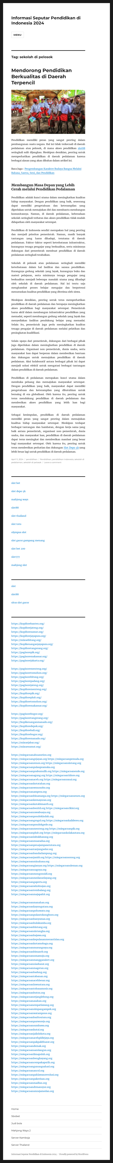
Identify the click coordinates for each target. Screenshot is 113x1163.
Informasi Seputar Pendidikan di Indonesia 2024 (34, 1154)
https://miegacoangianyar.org (29, 865)
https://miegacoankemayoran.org (31, 799)
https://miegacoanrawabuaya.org (30, 812)
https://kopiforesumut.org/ (27, 631)
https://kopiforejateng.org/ (27, 627)
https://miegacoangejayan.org (29, 758)
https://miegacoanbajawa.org (28, 935)
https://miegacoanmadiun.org (29, 1082)
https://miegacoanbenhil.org (28, 808)
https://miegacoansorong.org (62, 857)
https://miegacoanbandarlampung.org (34, 853)
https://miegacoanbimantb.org (29, 951)
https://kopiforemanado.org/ (28, 738)
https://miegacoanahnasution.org (31, 754)
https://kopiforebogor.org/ (27, 734)
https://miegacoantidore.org (63, 775)
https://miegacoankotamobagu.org (32, 943)
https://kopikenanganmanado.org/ (32, 722)
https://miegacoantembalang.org (31, 890)
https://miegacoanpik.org (64, 828)
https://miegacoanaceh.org (27, 779)
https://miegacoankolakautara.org (64, 832)
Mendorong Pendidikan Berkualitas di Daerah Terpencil (41, 76)
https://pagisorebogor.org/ (27, 713)
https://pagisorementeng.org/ (29, 668)
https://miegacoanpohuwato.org (30, 910)
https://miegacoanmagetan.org (29, 968)
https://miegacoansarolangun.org (31, 1050)
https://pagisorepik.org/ (25, 652)
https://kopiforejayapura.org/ (28, 635)
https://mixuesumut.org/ (26, 746)
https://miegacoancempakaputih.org (33, 1062)
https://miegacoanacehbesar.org (30, 980)
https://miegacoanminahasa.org (30, 861)
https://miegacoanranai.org (60, 779)
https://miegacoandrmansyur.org (31, 1087)
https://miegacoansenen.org (68, 795)
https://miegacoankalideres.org (64, 820)
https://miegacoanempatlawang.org (32, 1005)
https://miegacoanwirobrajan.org (31, 886)
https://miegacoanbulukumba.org (31, 922)
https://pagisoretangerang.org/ (29, 717)
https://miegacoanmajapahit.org (30, 894)
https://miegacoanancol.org (27, 1070)
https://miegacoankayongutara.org (32, 906)
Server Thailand (20, 1145)
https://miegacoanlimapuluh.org (30, 1054)
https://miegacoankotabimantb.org (32, 804)
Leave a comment (52, 462)
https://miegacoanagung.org (28, 775)
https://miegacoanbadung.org (29, 972)
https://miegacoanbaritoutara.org (31, 1017)
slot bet (15, 483)
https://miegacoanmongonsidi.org (31, 873)
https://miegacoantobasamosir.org (32, 988)
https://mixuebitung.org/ (26, 640)
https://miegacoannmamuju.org (30, 955)
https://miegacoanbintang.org (29, 927)
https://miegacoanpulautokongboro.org (34, 914)
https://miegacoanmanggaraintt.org (32, 959)
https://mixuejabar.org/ (25, 742)
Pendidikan (45, 459)
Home (15, 1109)
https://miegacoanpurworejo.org (30, 1021)
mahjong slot (19, 565)
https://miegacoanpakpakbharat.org (32, 1041)
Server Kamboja (20, 1137)
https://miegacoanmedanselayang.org (33, 877)
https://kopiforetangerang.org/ (29, 648)
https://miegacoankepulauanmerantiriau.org (37, 939)
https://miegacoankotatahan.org (30, 783)
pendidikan (31, 459)
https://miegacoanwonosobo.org (30, 787)
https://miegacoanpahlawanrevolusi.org (35, 1074)
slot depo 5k (18, 491)
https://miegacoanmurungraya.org (31, 947)
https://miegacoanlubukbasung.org (32, 836)
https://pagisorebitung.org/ (27, 676)
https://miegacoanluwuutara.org (30, 984)
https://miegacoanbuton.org (28, 992)
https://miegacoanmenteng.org (30, 828)
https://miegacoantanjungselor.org (32, 849)
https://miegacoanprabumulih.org (31, 771)
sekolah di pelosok (32, 462)
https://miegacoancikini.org (62, 808)
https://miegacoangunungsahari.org (32, 1066)
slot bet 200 (18, 548)
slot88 (81, 148)
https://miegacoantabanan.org (29, 976)
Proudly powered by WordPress (73, 1154)
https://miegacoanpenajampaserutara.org (36, 845)
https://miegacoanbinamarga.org (31, 795)
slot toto (16, 524)
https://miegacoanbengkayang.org (31, 1058)
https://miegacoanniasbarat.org (30, 964)
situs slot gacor (20, 602)
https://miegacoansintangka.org (30, 931)
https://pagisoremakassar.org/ (29, 656)
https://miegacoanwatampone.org (31, 1013)
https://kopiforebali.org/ (25, 730)
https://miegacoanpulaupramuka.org (33, 767)
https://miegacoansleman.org (65, 865)
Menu (18, 35)
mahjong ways (19, 499)
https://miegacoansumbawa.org (30, 1025)
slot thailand (18, 515)
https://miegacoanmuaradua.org (30, 840)
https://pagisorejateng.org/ (27, 685)
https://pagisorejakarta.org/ (27, 660)
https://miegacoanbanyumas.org (30, 918)
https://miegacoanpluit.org (27, 832)
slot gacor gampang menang (28, 540)
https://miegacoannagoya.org (28, 869)
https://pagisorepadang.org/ (28, 681)
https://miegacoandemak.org (28, 1046)
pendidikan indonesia (63, 459)
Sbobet (15, 1116)
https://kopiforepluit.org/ (26, 697)
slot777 (15, 556)
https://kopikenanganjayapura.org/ (32, 644)
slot (13, 586)
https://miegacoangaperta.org (29, 881)
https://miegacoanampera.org (29, 791)
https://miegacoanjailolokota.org (30, 1033)
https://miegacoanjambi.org (28, 857)
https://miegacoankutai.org (27, 1029)
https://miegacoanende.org (68, 771)
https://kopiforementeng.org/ (29, 689)
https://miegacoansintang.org (63, 763)
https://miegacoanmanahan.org (30, 902)
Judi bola (16, 1123)
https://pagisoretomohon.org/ (29, 672)
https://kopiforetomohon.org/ (29, 701)
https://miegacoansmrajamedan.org (32, 1091)
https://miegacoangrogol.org (28, 820)
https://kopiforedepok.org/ (27, 726)
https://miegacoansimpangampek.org (33, 1009)
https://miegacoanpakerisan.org (30, 1078)
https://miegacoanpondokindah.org (32, 816)
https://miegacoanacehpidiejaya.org (32, 1037)
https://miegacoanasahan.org (28, 1000)
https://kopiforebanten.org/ (27, 623)
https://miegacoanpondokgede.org (32, 824)
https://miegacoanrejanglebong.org (32, 996)
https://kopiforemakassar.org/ (29, 705)
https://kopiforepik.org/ (25, 693)
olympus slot (18, 532)
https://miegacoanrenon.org (28, 763)
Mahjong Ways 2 (21, 1130)
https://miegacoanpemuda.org (66, 758)
